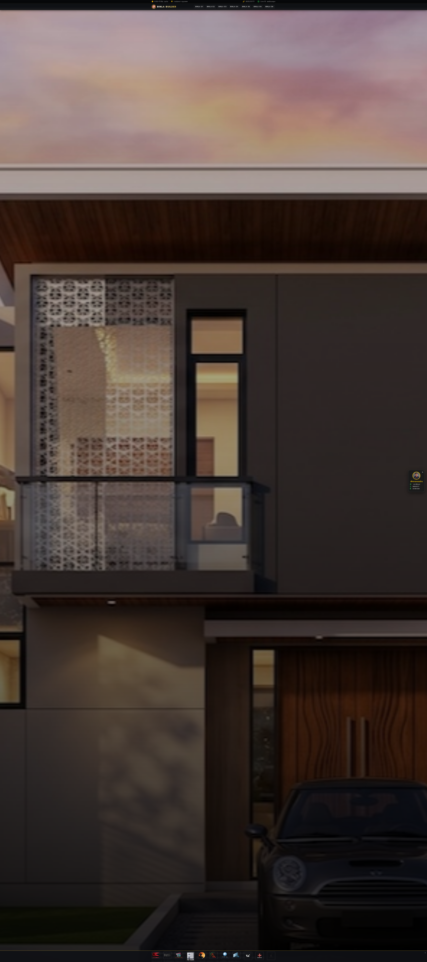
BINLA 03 (222, 6)
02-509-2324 (416, 488)
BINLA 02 (211, 6)
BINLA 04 (234, 6)
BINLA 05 (246, 6)
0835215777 (250, 1)
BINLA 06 (258, 6)
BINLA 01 (199, 6)
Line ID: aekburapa (267, 1)
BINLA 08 (269, 6)
